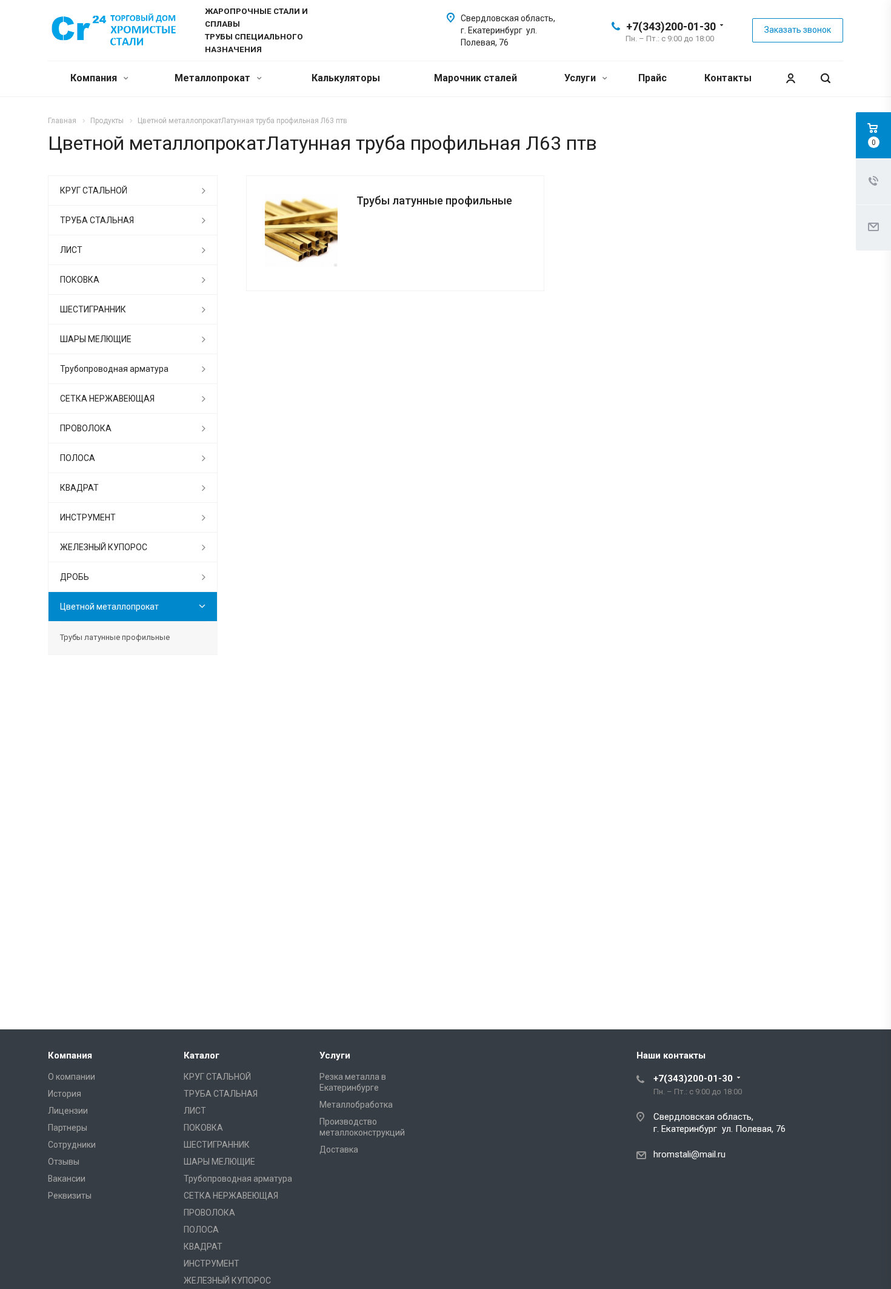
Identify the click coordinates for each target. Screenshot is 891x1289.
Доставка (338, 1149)
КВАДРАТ (79, 488)
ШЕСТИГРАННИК (93, 309)
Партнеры (67, 1128)
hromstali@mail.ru (689, 1154)
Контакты (728, 78)
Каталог (201, 1055)
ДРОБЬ (74, 577)
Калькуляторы (346, 78)
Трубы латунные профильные (434, 200)
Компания (94, 78)
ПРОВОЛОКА (86, 428)
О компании (71, 1077)
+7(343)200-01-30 (671, 26)
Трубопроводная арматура (114, 369)
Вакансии (66, 1178)
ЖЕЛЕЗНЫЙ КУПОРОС (103, 547)
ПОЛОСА (77, 458)
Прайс (652, 78)
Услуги (581, 78)
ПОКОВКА (79, 279)
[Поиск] (825, 78)
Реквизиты (70, 1195)
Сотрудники (72, 1144)
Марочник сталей (475, 78)
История (64, 1094)
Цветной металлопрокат (109, 606)
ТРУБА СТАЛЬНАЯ (97, 220)
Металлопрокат (214, 78)
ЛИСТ (71, 250)
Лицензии (68, 1111)
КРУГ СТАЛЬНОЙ (93, 190)
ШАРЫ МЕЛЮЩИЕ (96, 339)
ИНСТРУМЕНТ (88, 517)
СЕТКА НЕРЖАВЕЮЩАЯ (107, 398)
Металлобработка (356, 1104)
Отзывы (63, 1161)
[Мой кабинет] (790, 78)
